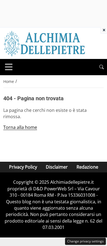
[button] (101, 67)
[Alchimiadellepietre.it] (44, 43)
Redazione (87, 167)
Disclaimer (57, 167)
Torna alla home (20, 127)
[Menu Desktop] (8, 67)
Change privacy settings (85, 241)
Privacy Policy (23, 167)
